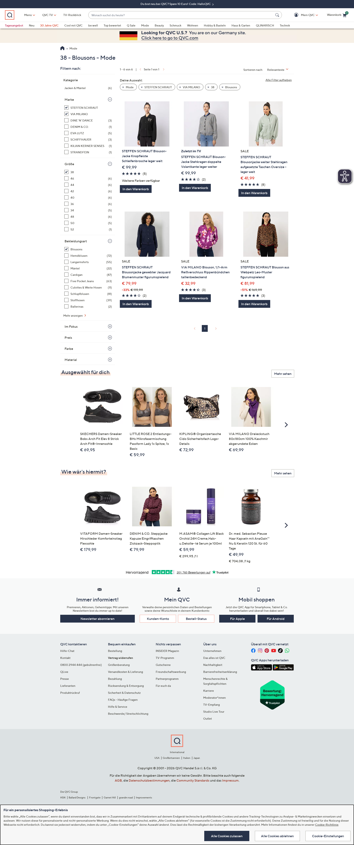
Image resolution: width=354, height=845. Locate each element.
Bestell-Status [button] (196, 619)
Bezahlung (115, 678)
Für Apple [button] (237, 619)
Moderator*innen (214, 697)
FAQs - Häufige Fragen (123, 699)
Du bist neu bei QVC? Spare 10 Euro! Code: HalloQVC (176, 4)
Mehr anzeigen (73, 315)
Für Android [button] (276, 619)
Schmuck (175, 25)
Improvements (144, 797)
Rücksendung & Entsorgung (126, 685)
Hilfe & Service (117, 706)
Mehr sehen (283, 374)
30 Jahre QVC (49, 25)
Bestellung (115, 651)
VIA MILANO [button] (191, 87)
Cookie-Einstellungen (328, 836)
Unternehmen (212, 651)
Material (71, 360)
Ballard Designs (77, 797)
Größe (69, 164)
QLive (64, 671)
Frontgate (95, 797)
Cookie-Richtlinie (326, 824)
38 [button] (212, 87)
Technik (285, 25)
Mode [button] (129, 87)
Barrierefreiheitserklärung (220, 671)
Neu (31, 25)
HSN (63, 797)
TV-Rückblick (72, 15)
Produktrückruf (70, 692)
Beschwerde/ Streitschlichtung (128, 713)
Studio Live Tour (213, 711)
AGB (118, 780)
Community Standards (192, 780)
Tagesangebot (14, 25)
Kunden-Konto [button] (158, 619)
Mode (145, 25)
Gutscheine (163, 664)
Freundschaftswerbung (171, 671)
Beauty (159, 25)
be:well (93, 25)
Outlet (207, 718)
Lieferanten (67, 685)
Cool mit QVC (73, 25)
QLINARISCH (265, 25)
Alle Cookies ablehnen (277, 836)
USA (157, 757)
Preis (68, 337)
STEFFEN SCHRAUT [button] (158, 87)
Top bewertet (112, 25)
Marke (69, 99)
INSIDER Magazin (167, 651)
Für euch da (163, 685)
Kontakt (65, 658)
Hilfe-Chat (67, 651)
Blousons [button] (231, 87)
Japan (196, 757)
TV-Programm (165, 658)
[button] (302, 15)
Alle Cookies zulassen (227, 836)
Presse (64, 678)
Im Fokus (71, 326)
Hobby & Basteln (215, 25)
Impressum (230, 780)
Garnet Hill (110, 797)
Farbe (69, 349)
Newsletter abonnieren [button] (98, 619)
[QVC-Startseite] (62, 48)
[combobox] (180, 15)
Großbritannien (171, 757)
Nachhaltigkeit (212, 664)
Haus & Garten (240, 25)
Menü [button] (28, 15)
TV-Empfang (211, 704)
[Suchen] (278, 15)
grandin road (126, 797)
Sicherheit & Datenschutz (124, 692)
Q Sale (131, 25)
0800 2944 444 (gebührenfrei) (81, 664)
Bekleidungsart (76, 241)
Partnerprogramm (167, 678)
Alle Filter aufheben (279, 80)
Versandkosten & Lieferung (125, 671)
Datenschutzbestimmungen (149, 780)
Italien (186, 757)
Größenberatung (119, 664)
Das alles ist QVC (214, 658)
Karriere (208, 690)
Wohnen (192, 25)
